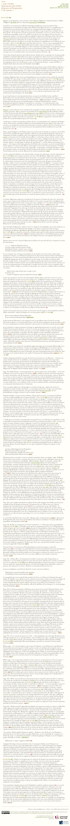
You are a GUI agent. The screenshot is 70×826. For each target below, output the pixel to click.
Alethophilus (47, 717)
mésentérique (35, 463)
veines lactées (43, 111)
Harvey (36, 21)
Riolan (5, 21)
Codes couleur (65, 4)
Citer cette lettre (64, 5)
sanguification (28, 113)
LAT (7, 17)
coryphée (6, 40)
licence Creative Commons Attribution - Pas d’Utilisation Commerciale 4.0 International (31, 813)
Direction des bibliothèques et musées (44, 816)
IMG (10, 17)
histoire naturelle (45, 391)
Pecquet (5, 110)
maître (5, 137)
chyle (47, 662)
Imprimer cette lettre (63, 6)
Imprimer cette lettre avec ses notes (59, 8)
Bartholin (13, 22)
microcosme (43, 338)
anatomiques (33, 22)
